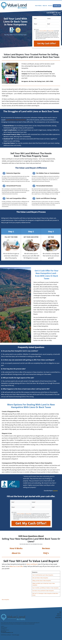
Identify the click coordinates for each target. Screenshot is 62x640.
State (35, 18)
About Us (16, 553)
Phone (35, 24)
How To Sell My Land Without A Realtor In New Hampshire (45, 588)
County (49, 18)
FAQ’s (46, 553)
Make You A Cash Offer (16, 566)
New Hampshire (5, 599)
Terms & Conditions (43, 30)
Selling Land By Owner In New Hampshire (41, 580)
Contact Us (55, 14)
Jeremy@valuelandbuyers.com (7, 632)
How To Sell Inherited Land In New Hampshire (42, 575)
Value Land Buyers (32, 564)
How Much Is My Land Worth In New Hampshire (43, 590)
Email (48, 24)
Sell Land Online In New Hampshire (40, 578)
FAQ (60, 14)
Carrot (18, 635)
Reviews (46, 548)
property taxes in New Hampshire (16, 120)
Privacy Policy (50, 30)
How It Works (16, 548)
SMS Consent (36, 29)
